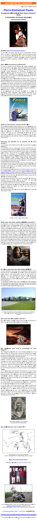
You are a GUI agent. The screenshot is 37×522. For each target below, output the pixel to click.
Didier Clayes (9, 507)
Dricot (20, 217)
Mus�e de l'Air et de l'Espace (14, 505)
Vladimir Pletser (5, 172)
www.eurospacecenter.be (18, 19)
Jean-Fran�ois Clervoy (28, 170)
